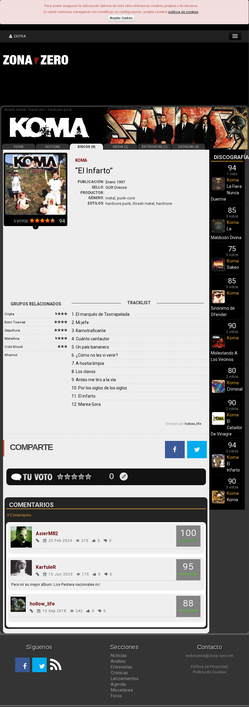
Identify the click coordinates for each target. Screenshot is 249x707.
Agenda (118, 684)
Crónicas (119, 672)
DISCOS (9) (86, 147)
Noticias (119, 655)
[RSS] (54, 665)
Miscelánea (122, 690)
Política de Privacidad (209, 666)
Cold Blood (14, 347)
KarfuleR (46, 567)
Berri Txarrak (15, 322)
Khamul (11, 355)
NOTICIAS (52, 147)
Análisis (118, 661)
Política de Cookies (209, 672)
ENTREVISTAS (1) (154, 147)
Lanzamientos (125, 678)
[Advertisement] (94, 87)
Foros (116, 695)
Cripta (9, 314)
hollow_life (193, 424)
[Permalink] (37, 541)
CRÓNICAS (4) (188, 147)
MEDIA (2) (120, 147)
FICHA (18, 147)
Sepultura (12, 330)
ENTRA (19, 36)
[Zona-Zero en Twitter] (39, 665)
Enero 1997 (115, 182)
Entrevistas (121, 667)
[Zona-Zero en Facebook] (22, 665)
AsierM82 (47, 533)
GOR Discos (116, 187)
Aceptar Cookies (121, 18)
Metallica (12, 338)
